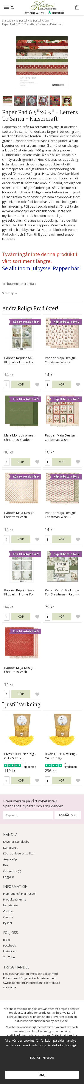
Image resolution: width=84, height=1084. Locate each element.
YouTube (9, 957)
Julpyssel (21, 20)
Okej (42, 1075)
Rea (5, 865)
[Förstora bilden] (42, 62)
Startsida (7, 20)
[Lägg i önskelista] (37, 384)
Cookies (8, 911)
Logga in (8, 877)
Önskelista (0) (12, 871)
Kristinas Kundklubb (16, 841)
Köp (21, 384)
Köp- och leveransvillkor (19, 853)
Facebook (9, 945)
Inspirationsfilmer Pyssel (19, 894)
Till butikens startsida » (19, 283)
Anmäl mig (67, 815)
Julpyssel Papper (40, 20)
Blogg (6, 940)
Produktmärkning (14, 899)
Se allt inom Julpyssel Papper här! (41, 268)
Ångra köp (10, 859)
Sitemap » (9, 293)
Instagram (9, 951)
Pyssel (7, 923)
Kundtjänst (10, 848)
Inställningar (42, 1058)
